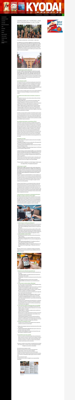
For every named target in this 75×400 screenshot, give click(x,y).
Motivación (3, 28)
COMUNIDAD (3, 22)
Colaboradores (52, 14)
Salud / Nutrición (4, 34)
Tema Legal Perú (4, 36)
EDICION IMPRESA (46, 14)
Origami (3, 32)
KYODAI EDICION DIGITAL (39, 14)
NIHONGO (3, 30)
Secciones (58, 14)
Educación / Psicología (5, 24)
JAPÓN (2, 26)
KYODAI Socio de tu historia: (4, 42)
